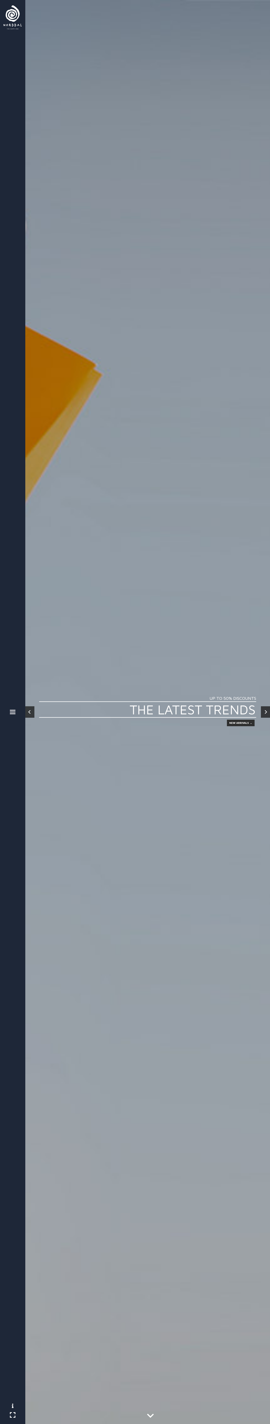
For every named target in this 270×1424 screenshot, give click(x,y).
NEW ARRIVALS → (240, 722)
